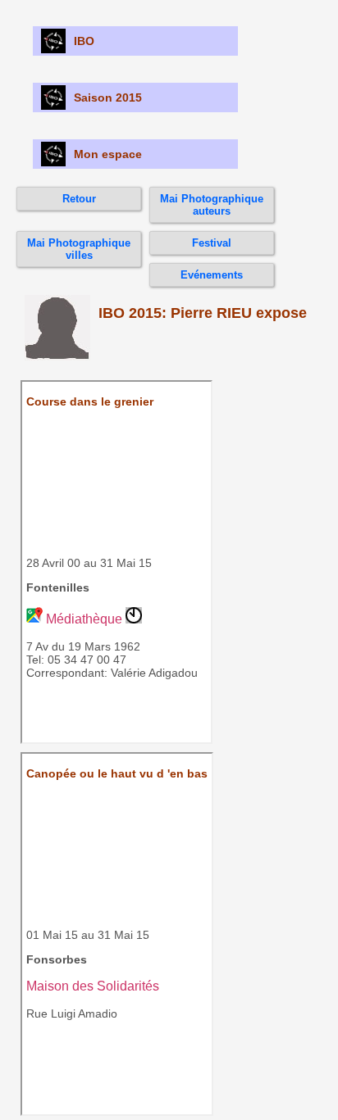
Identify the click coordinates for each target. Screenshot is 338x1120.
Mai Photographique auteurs (211, 205)
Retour (79, 199)
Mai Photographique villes (78, 249)
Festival (211, 243)
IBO (84, 41)
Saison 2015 (108, 97)
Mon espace (108, 154)
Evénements (211, 275)
